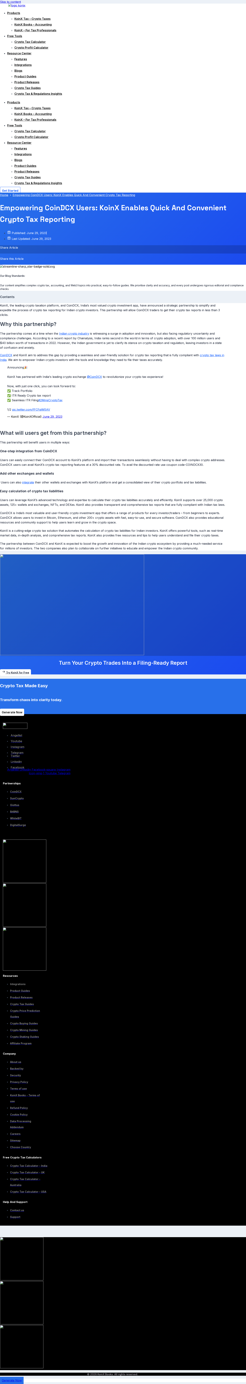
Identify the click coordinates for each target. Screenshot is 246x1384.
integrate (28, 482)
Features (20, 59)
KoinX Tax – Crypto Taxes (32, 19)
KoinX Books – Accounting (33, 24)
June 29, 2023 (52, 416)
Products (13, 13)
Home (4, 195)
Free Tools (14, 36)
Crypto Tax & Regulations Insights (38, 93)
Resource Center (19, 53)
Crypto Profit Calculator (31, 47)
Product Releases (26, 82)
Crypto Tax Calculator (30, 42)
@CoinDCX (94, 377)
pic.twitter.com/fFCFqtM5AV (31, 409)
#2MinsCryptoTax (50, 400)
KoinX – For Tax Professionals (35, 30)
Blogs (18, 70)
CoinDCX (6, 355)
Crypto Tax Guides (27, 88)
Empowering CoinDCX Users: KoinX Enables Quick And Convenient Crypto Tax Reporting (74, 195)
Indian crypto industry (74, 333)
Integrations (23, 65)
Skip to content (10, 2)
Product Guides (25, 76)
